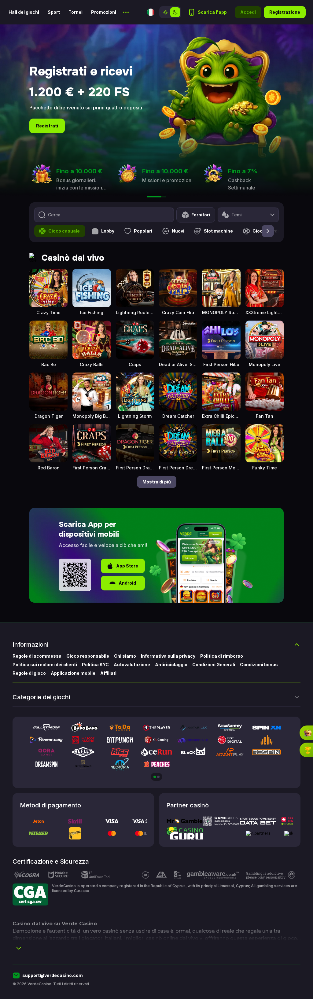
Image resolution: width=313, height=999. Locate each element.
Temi (236, 214)
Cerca (54, 214)
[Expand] (19, 948)
